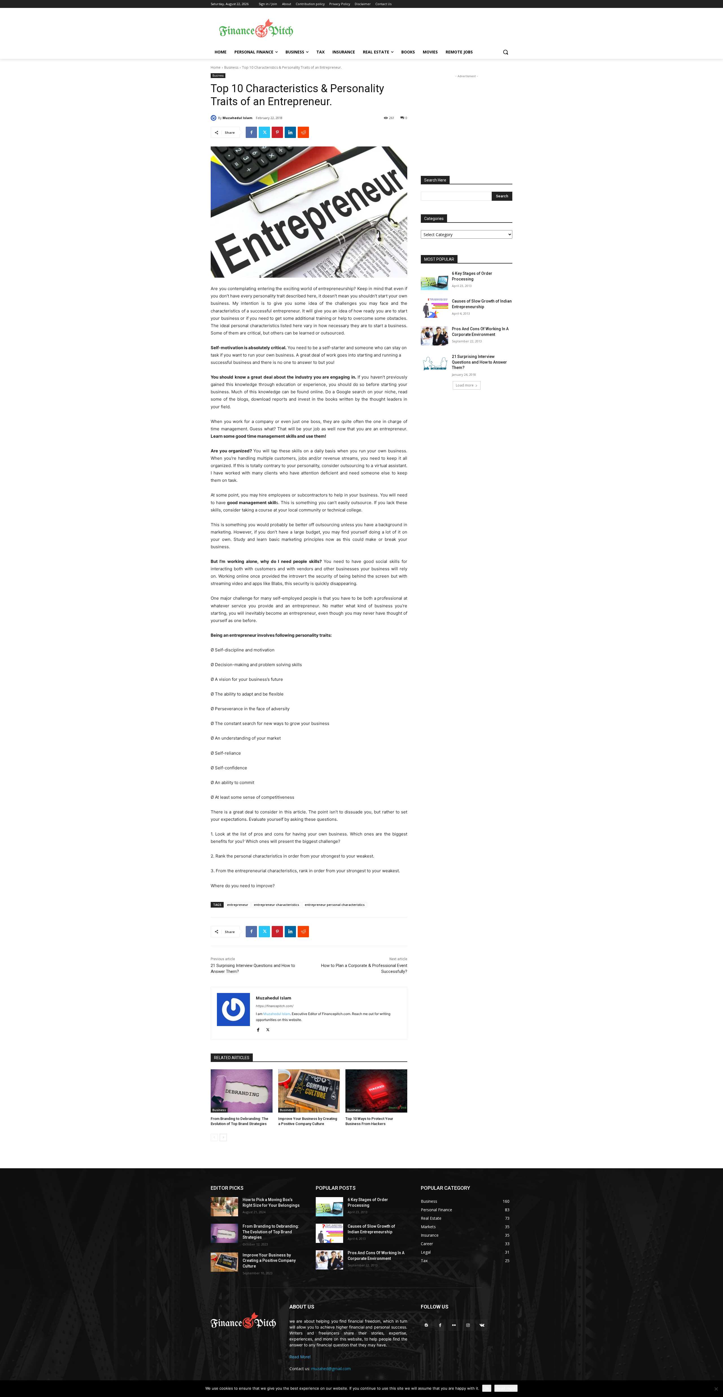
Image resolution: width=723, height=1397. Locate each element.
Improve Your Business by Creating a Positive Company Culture (269, 1260)
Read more (505, 1388)
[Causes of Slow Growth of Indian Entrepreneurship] (434, 308)
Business (231, 67)
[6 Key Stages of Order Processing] (434, 280)
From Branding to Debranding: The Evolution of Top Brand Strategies (271, 1232)
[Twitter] (264, 132)
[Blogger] (426, 1325)
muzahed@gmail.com (331, 1368)
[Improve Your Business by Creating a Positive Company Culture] (309, 1091)
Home (216, 67)
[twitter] (268, 1029)
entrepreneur (237, 904)
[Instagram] (468, 1325)
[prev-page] (214, 1137)
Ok (486, 1388)
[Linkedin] (290, 132)
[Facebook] (251, 132)
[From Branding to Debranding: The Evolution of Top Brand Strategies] (242, 1091)
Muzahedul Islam (237, 118)
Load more (465, 385)
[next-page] (223, 1137)
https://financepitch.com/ (274, 1006)
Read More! (300, 1356)
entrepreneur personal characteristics (335, 904)
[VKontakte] (481, 1325)
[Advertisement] (406, 28)
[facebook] (258, 1029)
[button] (505, 52)
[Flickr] (454, 1325)
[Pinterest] (277, 132)
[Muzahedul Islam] (214, 118)
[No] (716, 1389)
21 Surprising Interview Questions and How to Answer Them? (479, 362)
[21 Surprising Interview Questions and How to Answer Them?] (434, 363)
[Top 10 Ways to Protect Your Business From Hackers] (376, 1091)
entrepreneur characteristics (276, 904)
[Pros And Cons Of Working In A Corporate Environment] (434, 336)
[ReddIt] (303, 132)
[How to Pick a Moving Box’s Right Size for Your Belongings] (224, 1206)
